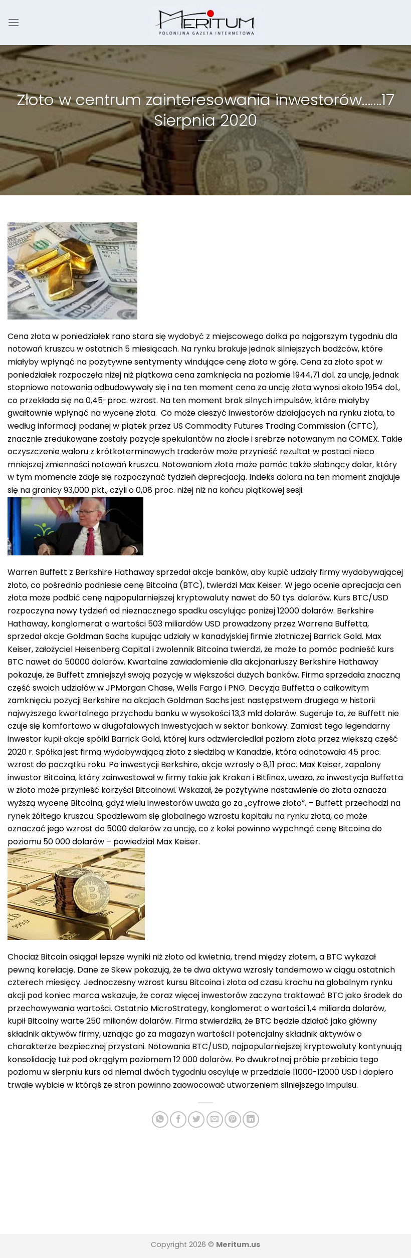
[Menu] (14, 22)
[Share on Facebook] (178, 1119)
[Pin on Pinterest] (233, 1119)
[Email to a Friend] (215, 1119)
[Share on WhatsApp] (160, 1119)
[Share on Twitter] (196, 1119)
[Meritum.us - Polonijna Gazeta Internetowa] (205, 22)
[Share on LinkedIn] (251, 1119)
